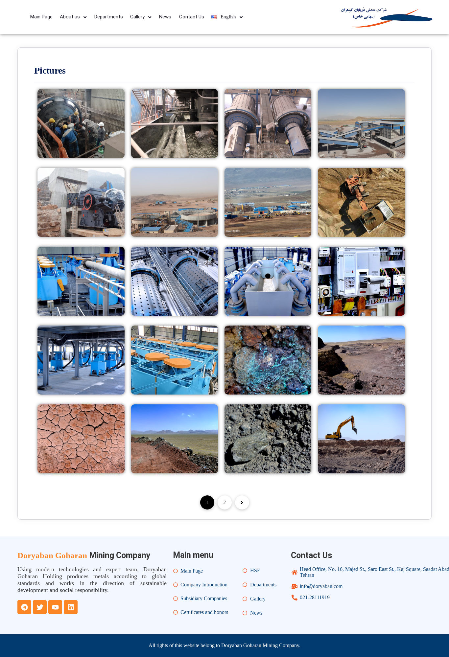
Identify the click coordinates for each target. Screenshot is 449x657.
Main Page (41, 17)
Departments (108, 17)
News (165, 17)
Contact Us (191, 17)
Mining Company (84, 555)
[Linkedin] (71, 607)
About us (70, 17)
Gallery (137, 17)
